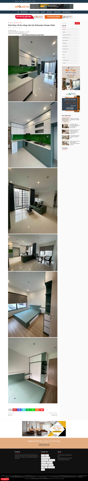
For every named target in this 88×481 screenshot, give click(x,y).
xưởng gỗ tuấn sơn (29, 475)
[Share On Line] (33, 409)
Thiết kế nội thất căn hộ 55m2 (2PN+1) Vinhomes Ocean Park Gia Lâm (74, 143)
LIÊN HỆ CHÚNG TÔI (44, 444)
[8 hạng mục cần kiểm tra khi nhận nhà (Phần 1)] (65, 120)
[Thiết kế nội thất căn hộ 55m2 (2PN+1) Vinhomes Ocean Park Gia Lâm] (65, 143)
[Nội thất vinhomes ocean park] (71, 89)
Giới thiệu (21, 1)
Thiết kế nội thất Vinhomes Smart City (65, 458)
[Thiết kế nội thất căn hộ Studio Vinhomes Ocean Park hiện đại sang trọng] (65, 131)
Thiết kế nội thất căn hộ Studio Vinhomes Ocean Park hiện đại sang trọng (74, 131)
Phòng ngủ (65, 51)
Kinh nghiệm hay (66, 37)
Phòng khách (65, 46)
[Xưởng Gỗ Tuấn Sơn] (59, 17)
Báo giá (26, 1)
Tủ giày (64, 63)
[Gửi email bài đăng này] (37, 409)
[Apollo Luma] (29, 17)
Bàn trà (64, 32)
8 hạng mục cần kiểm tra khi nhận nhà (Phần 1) (74, 119)
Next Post (10, 415)
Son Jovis (62, 478)
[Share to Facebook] (19, 409)
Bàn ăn (64, 29)
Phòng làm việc (65, 48)
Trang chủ (16, 1)
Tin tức (64, 57)
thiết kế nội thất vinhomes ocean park (65, 475)
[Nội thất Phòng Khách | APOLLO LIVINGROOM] (18, 12)
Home (10, 22)
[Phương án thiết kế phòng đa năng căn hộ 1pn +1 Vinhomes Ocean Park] (65, 126)
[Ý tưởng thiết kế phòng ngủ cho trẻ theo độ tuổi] (65, 137)
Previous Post (54, 415)
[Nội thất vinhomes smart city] (71, 111)
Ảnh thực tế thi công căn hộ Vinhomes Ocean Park (31, 25)
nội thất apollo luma (17, 475)
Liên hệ (33, 1)
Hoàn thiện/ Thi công (17, 22)
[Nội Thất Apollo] (44, 428)
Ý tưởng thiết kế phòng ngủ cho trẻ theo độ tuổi (74, 136)
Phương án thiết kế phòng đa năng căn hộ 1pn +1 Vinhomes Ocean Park (75, 126)
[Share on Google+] (15, 409)
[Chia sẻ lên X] (24, 409)
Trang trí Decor (65, 60)
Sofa (63, 54)
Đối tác (30, 1)
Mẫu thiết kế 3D (65, 40)
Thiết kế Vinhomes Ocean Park (63, 459)
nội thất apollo (3, 475)
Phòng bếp (65, 43)
